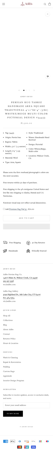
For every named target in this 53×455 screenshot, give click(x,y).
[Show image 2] (26, 90)
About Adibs (8, 329)
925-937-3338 (8, 281)
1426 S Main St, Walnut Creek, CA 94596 (20, 278)
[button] (26, 226)
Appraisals (7, 376)
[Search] (45, 4)
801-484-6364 (8, 298)
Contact (6, 334)
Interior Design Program (13, 380)
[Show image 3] (29, 90)
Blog (5, 325)
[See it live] (47, 76)
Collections (8, 320)
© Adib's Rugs (26, 427)
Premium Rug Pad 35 (18, 209)
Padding (6, 367)
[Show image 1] (23, 90)
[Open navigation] (3, 4)
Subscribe (13, 414)
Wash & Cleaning (10, 357)
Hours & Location (10, 343)
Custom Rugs (9, 371)
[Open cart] (49, 4)
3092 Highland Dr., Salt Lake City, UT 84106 (22, 294)
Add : (19, 209)
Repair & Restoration (12, 362)
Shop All (6, 316)
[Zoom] (47, 14)
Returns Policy (9, 339)
